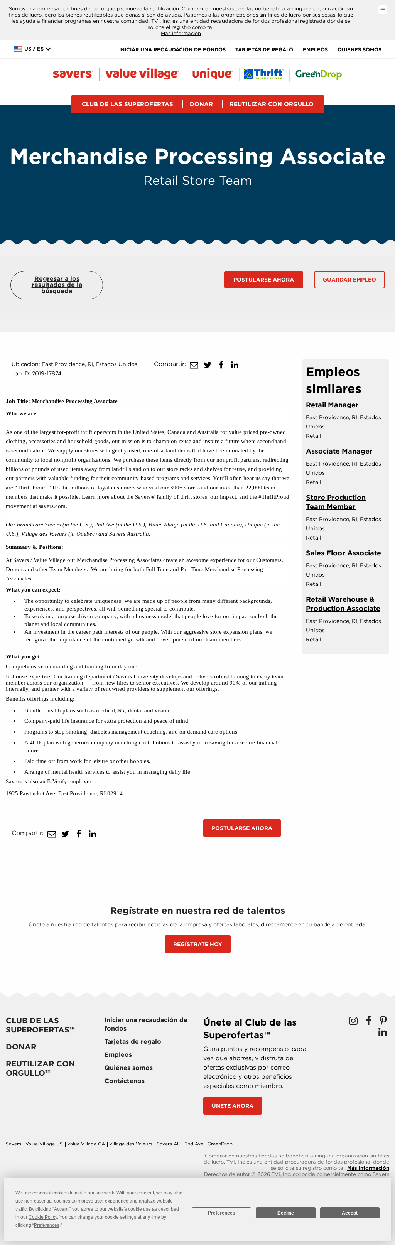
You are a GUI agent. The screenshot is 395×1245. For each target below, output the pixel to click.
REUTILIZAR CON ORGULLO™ (40, 1068)
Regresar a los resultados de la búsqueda (57, 285)
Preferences (221, 1213)
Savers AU (169, 1144)
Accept (350, 1213)
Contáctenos (125, 1081)
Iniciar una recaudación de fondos (172, 49)
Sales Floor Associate (343, 553)
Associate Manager (339, 451)
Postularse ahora (263, 280)
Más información (181, 33)
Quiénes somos (359, 49)
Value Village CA (86, 1144)
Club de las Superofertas (127, 104)
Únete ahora (232, 1106)
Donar (201, 104)
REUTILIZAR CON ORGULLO (272, 104)
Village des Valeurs (130, 1144)
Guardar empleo (349, 280)
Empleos (315, 49)
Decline (285, 1213)
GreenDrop (220, 1144)
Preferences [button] (46, 1225)
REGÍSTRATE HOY (197, 944)
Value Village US (44, 1144)
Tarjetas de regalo (264, 49)
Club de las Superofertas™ (40, 1025)
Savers (13, 1144)
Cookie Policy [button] (43, 1217)
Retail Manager (332, 405)
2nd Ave (194, 1144)
